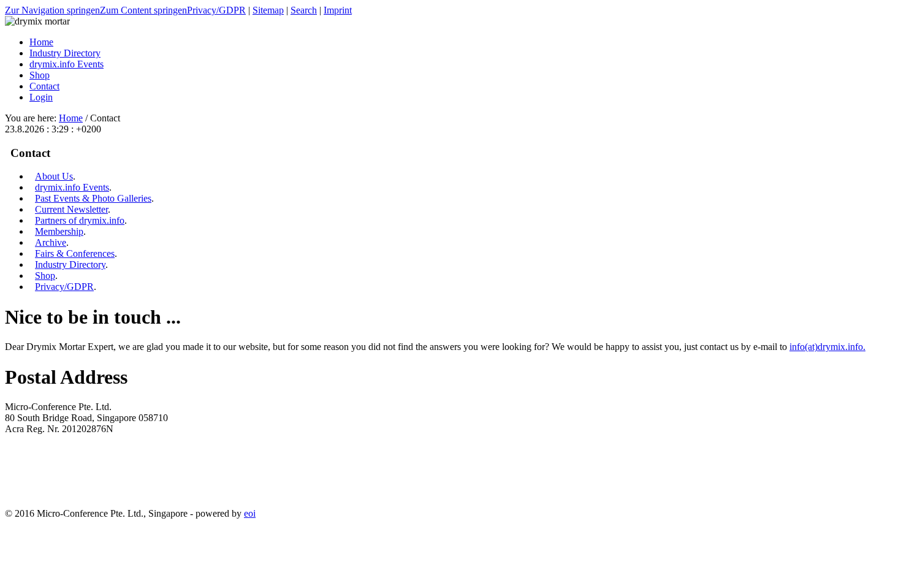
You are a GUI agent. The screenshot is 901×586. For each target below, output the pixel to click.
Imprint (338, 10)
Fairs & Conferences (75, 253)
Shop (45, 275)
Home (71, 118)
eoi (250, 513)
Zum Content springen (143, 10)
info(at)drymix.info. (827, 346)
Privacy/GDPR (216, 10)
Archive (50, 242)
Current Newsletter (71, 209)
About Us (54, 176)
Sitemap (268, 10)
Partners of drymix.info (79, 220)
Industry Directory (70, 264)
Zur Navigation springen (52, 10)
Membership (59, 231)
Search (304, 10)
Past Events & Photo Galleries (93, 198)
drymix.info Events (72, 187)
